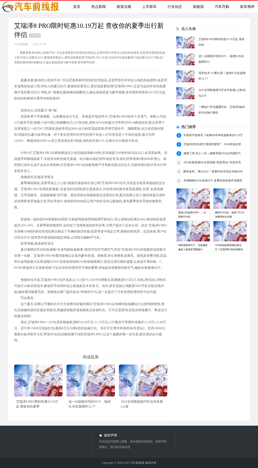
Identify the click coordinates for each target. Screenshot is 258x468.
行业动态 (173, 7)
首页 (75, 7)
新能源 (197, 7)
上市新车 (148, 7)
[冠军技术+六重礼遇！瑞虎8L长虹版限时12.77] (185, 81)
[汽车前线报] (32, 7)
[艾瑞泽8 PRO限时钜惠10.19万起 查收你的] (185, 47)
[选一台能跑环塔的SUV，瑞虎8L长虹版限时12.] (185, 64)
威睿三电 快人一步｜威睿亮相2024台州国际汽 (212, 153)
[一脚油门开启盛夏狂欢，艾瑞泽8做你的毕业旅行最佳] (185, 115)
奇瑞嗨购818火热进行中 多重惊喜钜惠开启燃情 (212, 180)
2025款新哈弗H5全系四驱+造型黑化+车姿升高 (212, 162)
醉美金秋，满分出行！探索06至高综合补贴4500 (213, 171)
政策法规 (123, 7)
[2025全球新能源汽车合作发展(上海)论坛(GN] (185, 98)
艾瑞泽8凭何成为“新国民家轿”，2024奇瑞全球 (212, 144)
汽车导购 (221, 7)
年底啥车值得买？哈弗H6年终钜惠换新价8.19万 (213, 135)
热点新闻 (97, 7)
